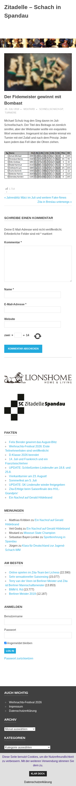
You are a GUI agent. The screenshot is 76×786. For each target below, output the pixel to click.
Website (9, 319)
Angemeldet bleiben (19, 643)
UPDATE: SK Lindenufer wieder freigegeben (37, 484)
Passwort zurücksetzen (18, 658)
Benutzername (13, 616)
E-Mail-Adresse (15, 304)
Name (9, 289)
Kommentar (13, 242)
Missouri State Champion (39, 532)
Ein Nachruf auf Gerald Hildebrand (30, 497)
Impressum (16, 706)
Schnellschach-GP (51, 109)
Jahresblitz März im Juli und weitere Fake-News (36, 197)
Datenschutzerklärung (23, 710)
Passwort (10, 629)
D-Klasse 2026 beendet (24, 454)
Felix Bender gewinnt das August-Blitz (33, 442)
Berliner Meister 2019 (22, 593)
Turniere (10, 112)
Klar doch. (38, 773)
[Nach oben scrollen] (70, 780)
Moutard (29, 109)
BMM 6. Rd (16, 589)
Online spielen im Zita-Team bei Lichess (34, 572)
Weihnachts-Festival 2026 (25, 702)
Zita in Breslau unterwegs (53, 201)
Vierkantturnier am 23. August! (28, 476)
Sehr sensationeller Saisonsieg (28, 576)
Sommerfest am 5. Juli (23, 480)
